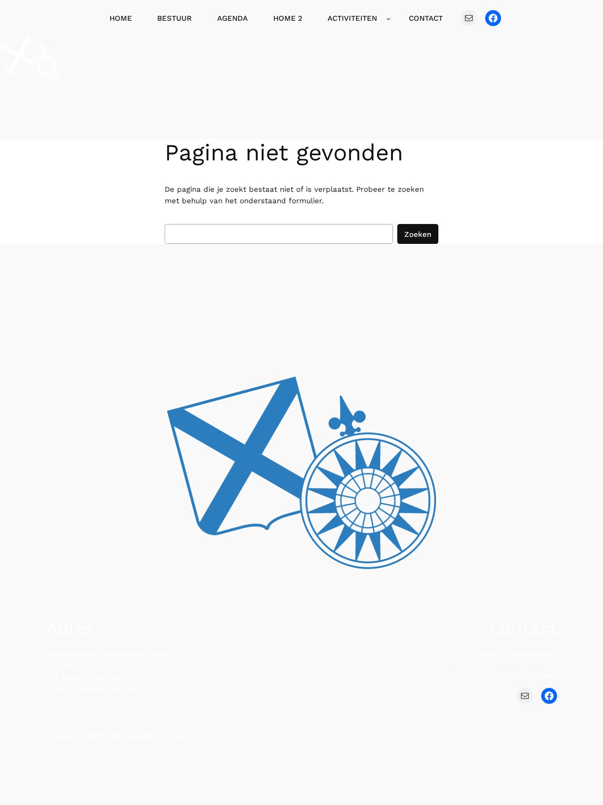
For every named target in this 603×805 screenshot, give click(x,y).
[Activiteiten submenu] (388, 18)
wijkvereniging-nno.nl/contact (504, 673)
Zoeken (417, 234)
